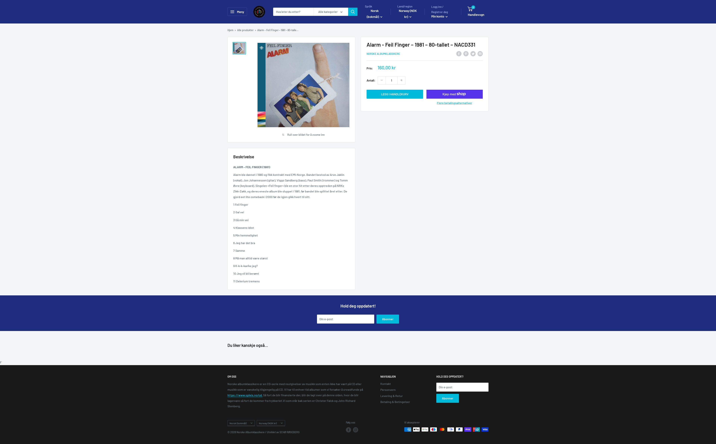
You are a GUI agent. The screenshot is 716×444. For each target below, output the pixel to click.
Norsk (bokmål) (238, 423)
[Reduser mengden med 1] (382, 80)
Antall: (371, 80)
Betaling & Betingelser (395, 402)
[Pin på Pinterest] (466, 54)
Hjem (230, 30)
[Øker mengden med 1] (401, 80)
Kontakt (385, 383)
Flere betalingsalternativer (454, 102)
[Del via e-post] (480, 54)
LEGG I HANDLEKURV (395, 94)
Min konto (438, 16)
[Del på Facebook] (458, 54)
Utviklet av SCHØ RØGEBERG (283, 432)
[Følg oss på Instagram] (355, 429)
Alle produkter (245, 30)
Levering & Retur (391, 396)
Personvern (388, 389)
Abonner (387, 319)
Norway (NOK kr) (268, 423)
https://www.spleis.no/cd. (245, 395)
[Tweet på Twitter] (473, 54)
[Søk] (352, 12)
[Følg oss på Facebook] (348, 429)
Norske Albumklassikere (383, 53)
